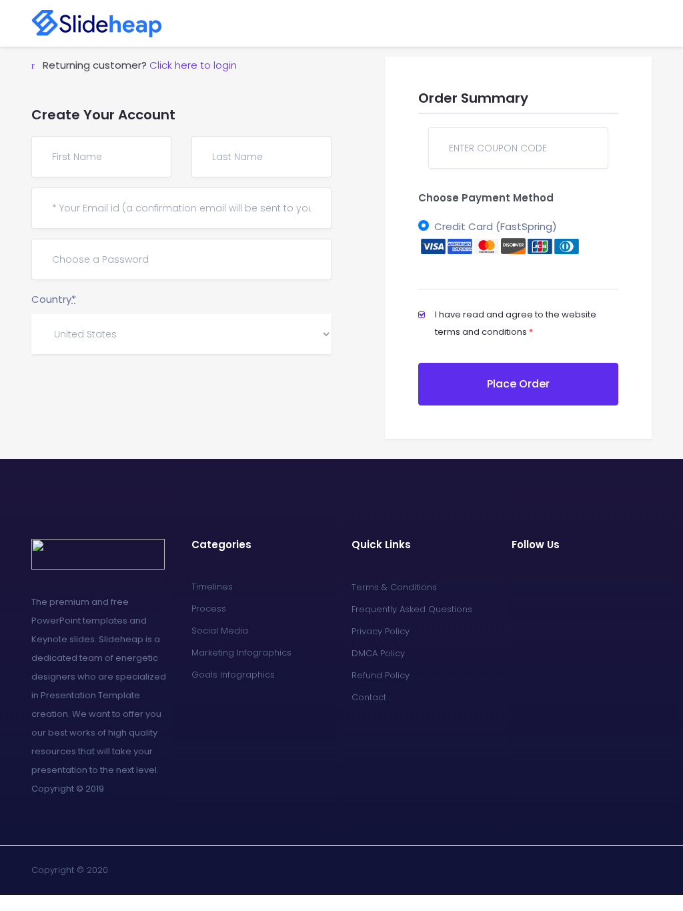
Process (208, 609)
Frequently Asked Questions (412, 609)
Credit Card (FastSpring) (495, 226)
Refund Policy (381, 675)
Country (53, 299)
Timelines (212, 587)
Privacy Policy (381, 631)
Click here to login (193, 65)
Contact (369, 697)
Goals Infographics (233, 675)
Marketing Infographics (241, 653)
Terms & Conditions (394, 587)
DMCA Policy (378, 653)
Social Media (219, 631)
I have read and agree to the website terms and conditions (515, 323)
